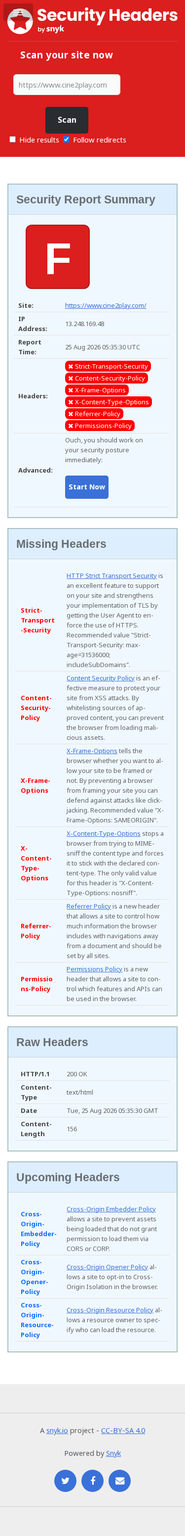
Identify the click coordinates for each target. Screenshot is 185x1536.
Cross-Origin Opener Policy (107, 1266)
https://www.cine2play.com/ (106, 305)
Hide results (38, 139)
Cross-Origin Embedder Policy (111, 1208)
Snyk (113, 1453)
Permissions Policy (94, 968)
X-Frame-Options (92, 750)
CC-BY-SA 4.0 (123, 1430)
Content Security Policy (101, 677)
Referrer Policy (89, 906)
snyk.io (57, 1430)
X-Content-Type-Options (104, 833)
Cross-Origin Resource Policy (110, 1309)
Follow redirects (99, 139)
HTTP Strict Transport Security (112, 575)
